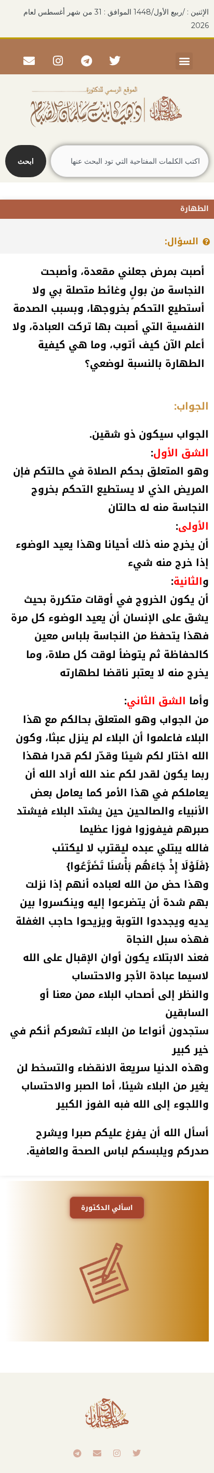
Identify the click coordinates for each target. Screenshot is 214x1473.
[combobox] (129, 161)
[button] (184, 61)
